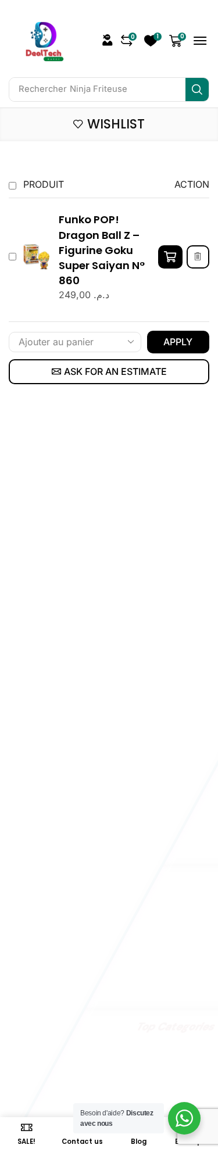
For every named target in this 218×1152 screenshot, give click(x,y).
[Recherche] (197, 89)
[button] (129, 40)
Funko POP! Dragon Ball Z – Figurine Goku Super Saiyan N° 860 (102, 249)
